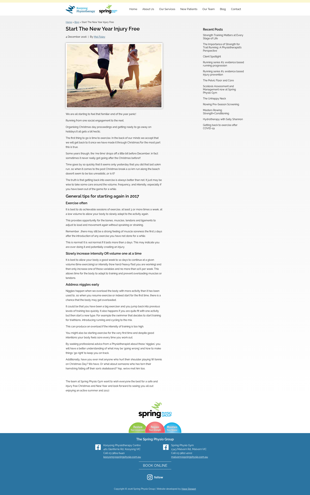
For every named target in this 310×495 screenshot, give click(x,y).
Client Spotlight (212, 56)
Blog (223, 9)
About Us (148, 9)
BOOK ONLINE (155, 465)
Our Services (167, 9)
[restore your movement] (137, 427)
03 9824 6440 (116, 453)
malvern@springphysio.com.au (189, 456)
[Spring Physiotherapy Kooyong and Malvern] (91, 9)
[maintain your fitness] (172, 427)
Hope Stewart (188, 489)
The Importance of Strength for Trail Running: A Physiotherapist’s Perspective (222, 47)
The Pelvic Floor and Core (218, 80)
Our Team (208, 9)
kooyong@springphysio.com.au (122, 456)
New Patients (188, 9)
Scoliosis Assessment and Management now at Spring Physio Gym (219, 89)
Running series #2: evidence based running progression (223, 64)
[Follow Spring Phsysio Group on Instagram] (155, 479)
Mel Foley (99, 36)
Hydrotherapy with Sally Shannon (223, 119)
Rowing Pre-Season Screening (221, 104)
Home (133, 9)
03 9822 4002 (184, 453)
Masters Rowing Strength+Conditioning (216, 112)
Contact (236, 9)
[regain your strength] (155, 427)
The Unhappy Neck (214, 98)
